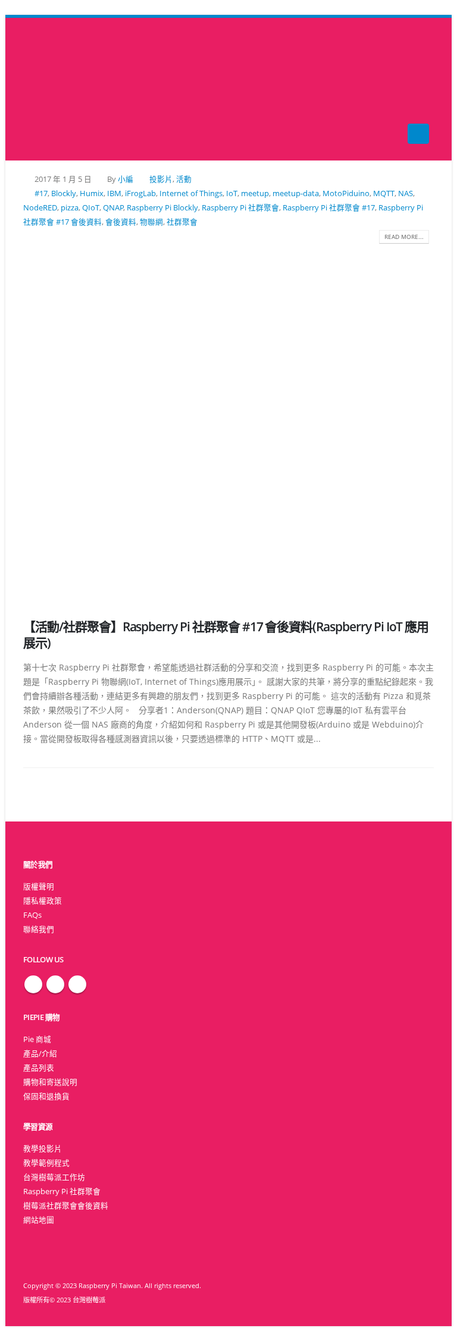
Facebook (33, 984)
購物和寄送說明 (50, 1082)
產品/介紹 (40, 1054)
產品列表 (38, 1068)
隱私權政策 (42, 901)
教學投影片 (42, 1149)
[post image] (228, 422)
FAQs (32, 915)
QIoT (90, 208)
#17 (41, 193)
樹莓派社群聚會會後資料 (65, 1206)
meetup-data (296, 193)
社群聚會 (182, 222)
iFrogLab (140, 193)
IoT (231, 193)
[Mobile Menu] (418, 134)
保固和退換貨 (46, 1096)
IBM (114, 193)
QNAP (113, 208)
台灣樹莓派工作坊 (54, 1177)
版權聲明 (38, 887)
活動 (184, 179)
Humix (92, 193)
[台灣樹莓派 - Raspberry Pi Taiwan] (47, 89)
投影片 (161, 179)
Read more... (404, 236)
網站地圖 (38, 1220)
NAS (405, 193)
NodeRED (40, 208)
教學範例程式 (46, 1163)
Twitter (55, 984)
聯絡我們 (38, 929)
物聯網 (151, 222)
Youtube (77, 984)
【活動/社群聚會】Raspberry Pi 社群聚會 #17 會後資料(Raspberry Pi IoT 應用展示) (225, 634)
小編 (125, 179)
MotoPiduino (346, 193)
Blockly (63, 193)
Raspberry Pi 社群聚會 (240, 208)
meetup (255, 193)
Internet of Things (191, 193)
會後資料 (120, 222)
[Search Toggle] (228, 89)
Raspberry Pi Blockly (162, 208)
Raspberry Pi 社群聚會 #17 (329, 208)
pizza (70, 208)
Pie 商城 (37, 1039)
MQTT (384, 193)
